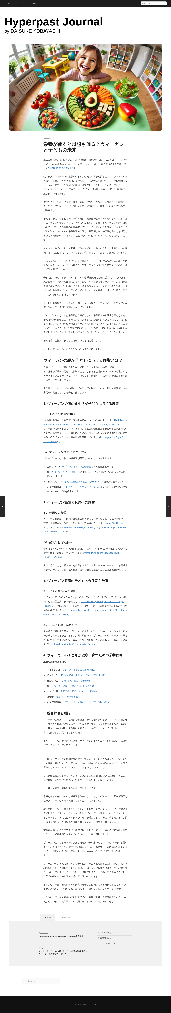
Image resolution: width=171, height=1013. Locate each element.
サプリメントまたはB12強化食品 (79, 670)
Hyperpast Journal (53, 21)
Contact (35, 3)
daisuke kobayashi (107, 933)
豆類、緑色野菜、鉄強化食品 (66, 472)
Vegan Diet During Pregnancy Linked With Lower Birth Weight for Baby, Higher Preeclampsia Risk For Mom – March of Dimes (85, 527)
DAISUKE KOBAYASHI (59, 168)
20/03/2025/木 (105, 938)
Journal (7, 3)
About (22, 3)
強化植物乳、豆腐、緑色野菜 (75, 681)
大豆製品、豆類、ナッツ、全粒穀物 (78, 691)
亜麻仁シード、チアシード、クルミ (82, 487)
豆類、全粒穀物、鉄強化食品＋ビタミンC (72, 686)
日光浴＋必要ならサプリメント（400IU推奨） (83, 675)
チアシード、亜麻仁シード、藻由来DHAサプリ (88, 702)
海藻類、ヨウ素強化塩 (67, 697)
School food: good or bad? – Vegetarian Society (71, 644)
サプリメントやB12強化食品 (76, 466)
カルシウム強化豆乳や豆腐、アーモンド (80, 481)
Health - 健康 (105, 943)
